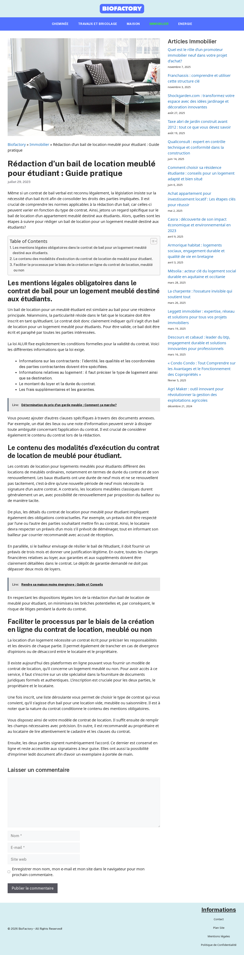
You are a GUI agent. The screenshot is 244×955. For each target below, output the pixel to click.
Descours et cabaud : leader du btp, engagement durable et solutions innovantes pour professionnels (199, 343)
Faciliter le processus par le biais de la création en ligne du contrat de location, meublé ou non (83, 267)
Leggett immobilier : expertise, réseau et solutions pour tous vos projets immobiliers (201, 317)
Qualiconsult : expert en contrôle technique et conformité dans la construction (196, 147)
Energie (185, 24)
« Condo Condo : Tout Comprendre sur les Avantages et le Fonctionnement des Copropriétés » (202, 368)
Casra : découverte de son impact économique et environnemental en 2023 (199, 225)
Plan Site (218, 928)
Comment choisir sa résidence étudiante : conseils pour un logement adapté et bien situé (201, 173)
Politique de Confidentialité (218, 945)
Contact (219, 919)
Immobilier (159, 24)
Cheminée (60, 24)
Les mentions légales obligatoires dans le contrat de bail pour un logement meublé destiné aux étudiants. (80, 250)
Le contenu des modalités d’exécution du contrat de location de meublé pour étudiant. (83, 259)
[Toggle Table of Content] (152, 241)
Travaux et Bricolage (97, 24)
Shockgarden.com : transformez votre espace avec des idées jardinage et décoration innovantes (201, 101)
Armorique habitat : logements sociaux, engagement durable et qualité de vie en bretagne (196, 251)
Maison (133, 24)
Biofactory (17, 144)
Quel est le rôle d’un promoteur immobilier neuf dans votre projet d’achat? (197, 55)
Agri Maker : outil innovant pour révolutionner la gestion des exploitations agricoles (196, 394)
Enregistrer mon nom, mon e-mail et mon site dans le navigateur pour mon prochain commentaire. (78, 871)
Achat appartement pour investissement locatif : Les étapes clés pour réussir (202, 199)
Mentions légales (219, 936)
